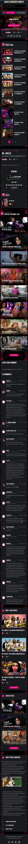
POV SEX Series (6, 742)
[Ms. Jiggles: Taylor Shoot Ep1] (7, 123)
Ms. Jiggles (11, 201)
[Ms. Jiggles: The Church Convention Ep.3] (7, 68)
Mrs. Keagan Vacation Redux (9, 332)
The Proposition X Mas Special (10, 298)
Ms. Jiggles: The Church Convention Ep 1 (13, 630)
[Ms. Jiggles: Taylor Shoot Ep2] (7, 113)
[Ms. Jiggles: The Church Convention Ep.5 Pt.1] (7, 52)
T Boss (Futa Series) (7, 315)
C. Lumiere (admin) (11, 422)
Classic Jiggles (20, 12)
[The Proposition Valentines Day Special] (14, 275)
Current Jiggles (10, 12)
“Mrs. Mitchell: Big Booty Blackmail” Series (14, 264)
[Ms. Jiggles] (5, 202)
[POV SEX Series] (14, 737)
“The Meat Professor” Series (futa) (11, 247)
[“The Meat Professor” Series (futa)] (14, 241)
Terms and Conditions (11, 821)
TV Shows (16, 150)
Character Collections (7, 150)
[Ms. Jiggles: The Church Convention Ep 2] (7, 76)
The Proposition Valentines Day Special (12, 281)
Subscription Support (11, 836)
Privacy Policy (9, 829)
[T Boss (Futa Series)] (14, 309)
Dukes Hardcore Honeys (14, 2)
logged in (10, 369)
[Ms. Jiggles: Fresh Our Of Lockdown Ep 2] (7, 93)
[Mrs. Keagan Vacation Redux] (14, 326)
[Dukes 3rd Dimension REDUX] (14, 343)
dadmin (8, 391)
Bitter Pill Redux (6, 230)
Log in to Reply (23, 380)
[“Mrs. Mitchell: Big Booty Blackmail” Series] (14, 258)
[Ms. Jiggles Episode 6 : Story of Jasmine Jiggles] (14, 668)
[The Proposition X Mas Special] (14, 292)
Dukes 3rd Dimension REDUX (9, 349)
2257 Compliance (10, 825)
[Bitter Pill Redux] (14, 224)
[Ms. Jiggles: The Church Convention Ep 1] (7, 84)
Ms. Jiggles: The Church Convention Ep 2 (13, 654)
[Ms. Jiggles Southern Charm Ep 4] (7, 133)
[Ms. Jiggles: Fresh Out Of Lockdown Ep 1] (7, 103)
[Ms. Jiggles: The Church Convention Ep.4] (7, 60)
